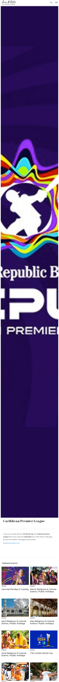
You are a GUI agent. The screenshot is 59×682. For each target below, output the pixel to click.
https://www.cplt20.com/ (11, 543)
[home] (9, 2)
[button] (56, 2)
